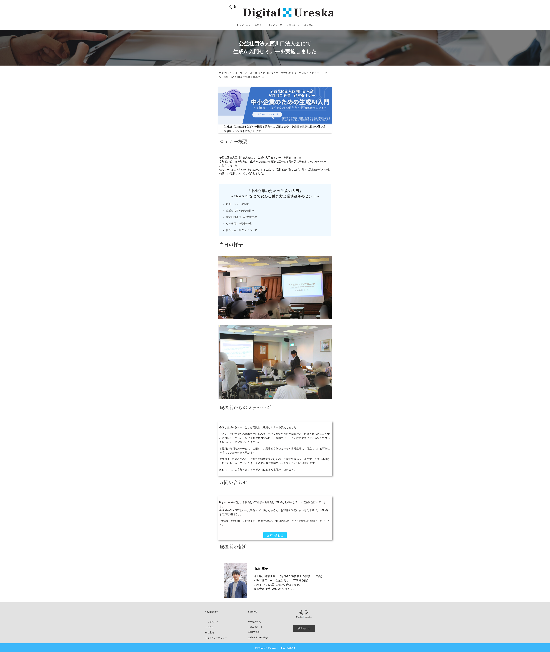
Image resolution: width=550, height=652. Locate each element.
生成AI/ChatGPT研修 (258, 637)
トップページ (243, 25)
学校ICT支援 (254, 632)
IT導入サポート (255, 627)
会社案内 (308, 25)
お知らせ (259, 25)
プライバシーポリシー (216, 637)
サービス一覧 (275, 25)
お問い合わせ (293, 25)
